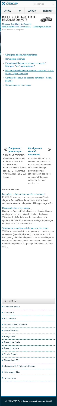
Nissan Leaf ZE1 (11, 360)
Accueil (7, 10)
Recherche (47, 10)
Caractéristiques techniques (18, 85)
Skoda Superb (10, 354)
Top (19, 10)
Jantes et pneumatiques (42, 27)
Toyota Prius (10, 378)
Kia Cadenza (10, 318)
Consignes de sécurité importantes (21, 55)
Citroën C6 (9, 313)
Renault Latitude (11, 348)
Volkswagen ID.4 (11, 372)
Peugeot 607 (10, 336)
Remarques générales (15, 59)
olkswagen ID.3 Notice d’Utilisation (20, 366)
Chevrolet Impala (12, 306)
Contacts (32, 10)
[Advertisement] (28, 42)
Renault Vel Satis (12, 342)
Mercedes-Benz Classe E (12, 24)
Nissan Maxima (11, 330)
